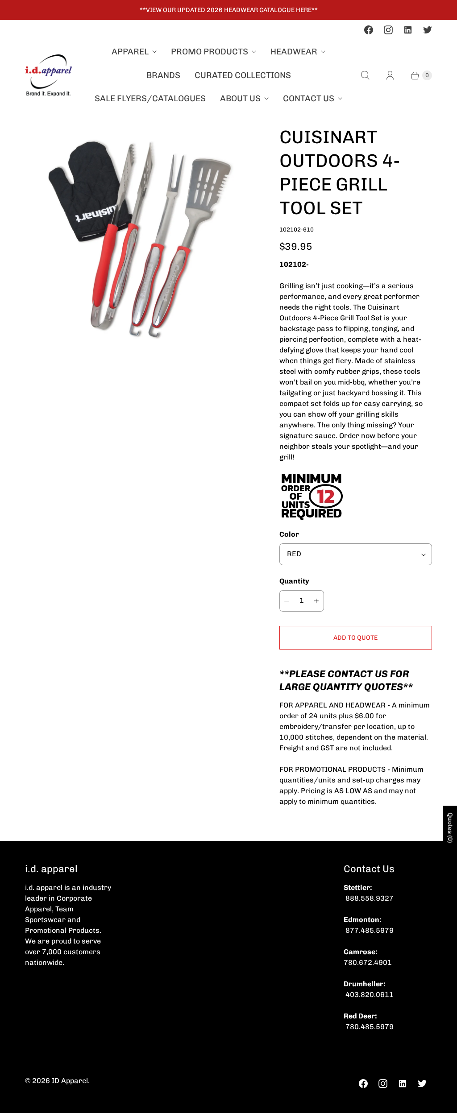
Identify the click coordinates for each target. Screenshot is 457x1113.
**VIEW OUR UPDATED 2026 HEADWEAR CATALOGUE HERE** (229, 10)
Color (289, 534)
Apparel (130, 51)
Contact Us (308, 98)
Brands (163, 75)
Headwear (293, 51)
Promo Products (209, 51)
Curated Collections (243, 75)
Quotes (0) (450, 828)
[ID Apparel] (48, 75)
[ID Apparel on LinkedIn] (408, 30)
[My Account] (390, 75)
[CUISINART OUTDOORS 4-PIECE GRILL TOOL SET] (139, 240)
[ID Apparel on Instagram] (388, 30)
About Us (240, 98)
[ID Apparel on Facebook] (368, 30)
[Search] (365, 75)
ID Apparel (70, 1080)
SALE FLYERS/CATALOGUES (150, 98)
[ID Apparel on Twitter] (427, 30)
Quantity (294, 581)
